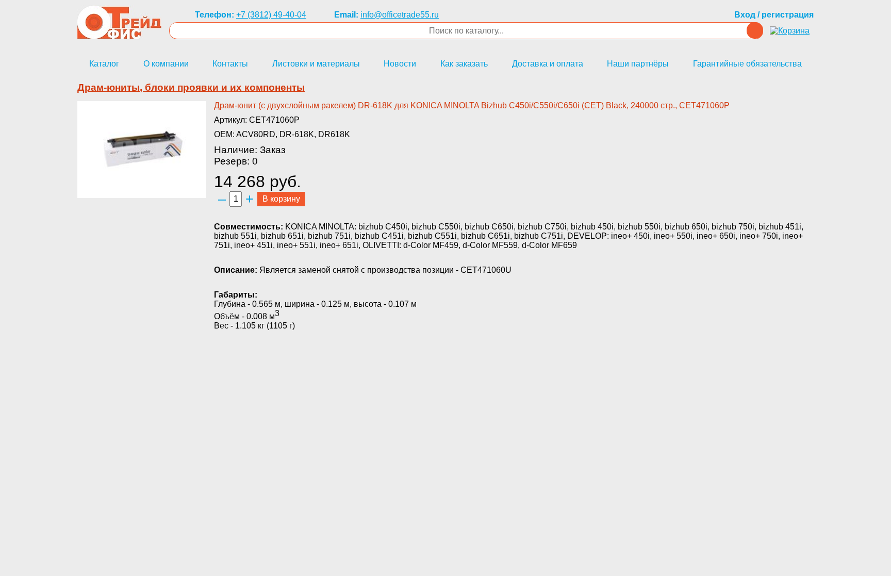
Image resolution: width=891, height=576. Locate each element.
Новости (400, 63)
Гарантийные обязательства (747, 63)
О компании (166, 63)
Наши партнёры (638, 63)
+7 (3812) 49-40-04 (271, 14)
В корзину (281, 198)
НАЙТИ (755, 30)
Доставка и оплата (547, 63)
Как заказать (464, 63)
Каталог (104, 63)
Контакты (230, 63)
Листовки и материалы (316, 63)
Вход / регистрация (774, 14)
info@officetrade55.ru (399, 14)
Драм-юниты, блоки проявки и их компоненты (191, 87)
